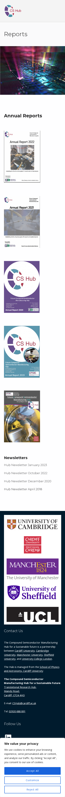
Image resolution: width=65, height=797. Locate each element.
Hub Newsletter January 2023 (25, 465)
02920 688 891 (17, 711)
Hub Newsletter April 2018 (23, 489)
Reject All (32, 789)
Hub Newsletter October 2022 (25, 473)
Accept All (32, 770)
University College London (37, 658)
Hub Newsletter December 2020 (27, 481)
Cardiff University (25, 650)
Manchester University (30, 654)
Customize (32, 780)
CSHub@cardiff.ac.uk (24, 703)
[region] (32, 767)
